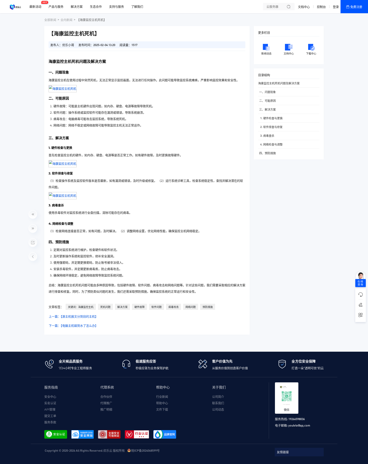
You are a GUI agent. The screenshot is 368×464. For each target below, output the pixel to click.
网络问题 (190, 307)
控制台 (321, 7)
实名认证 (50, 403)
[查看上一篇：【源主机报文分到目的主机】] (33, 214)
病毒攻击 (173, 307)
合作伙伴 (106, 397)
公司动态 (218, 409)
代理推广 (106, 403)
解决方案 (122, 307)
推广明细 (106, 409)
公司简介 (218, 397)
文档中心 (304, 7)
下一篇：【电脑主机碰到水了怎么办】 (73, 326)
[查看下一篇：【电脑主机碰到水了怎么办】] (33, 228)
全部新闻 (50, 20)
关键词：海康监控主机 (80, 307)
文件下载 (162, 409)
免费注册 (356, 7)
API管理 (49, 409)
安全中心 (50, 397)
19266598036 (296, 419)
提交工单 (50, 416)
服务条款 (50, 422)
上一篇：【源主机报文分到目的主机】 (73, 316)
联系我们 (218, 403)
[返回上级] (33, 256)
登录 (336, 7)
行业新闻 (162, 397)
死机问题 (105, 307)
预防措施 (208, 307)
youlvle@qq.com (299, 425)
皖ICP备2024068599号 (145, 450)
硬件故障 (139, 307)
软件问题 (156, 307)
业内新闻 (66, 20)
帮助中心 (162, 403)
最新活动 (36, 5)
